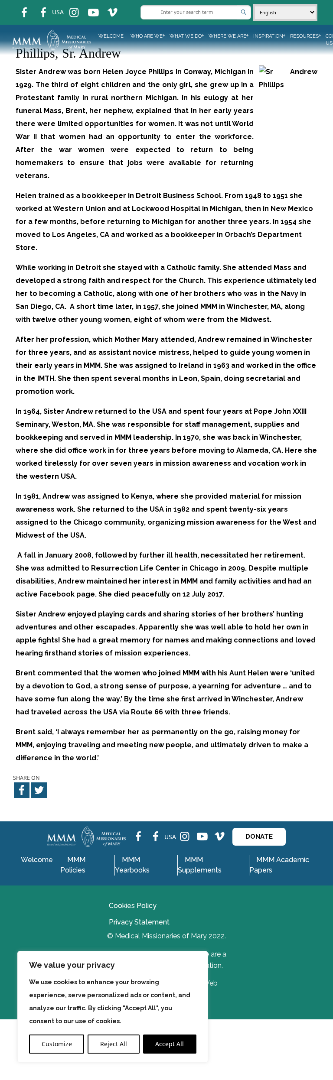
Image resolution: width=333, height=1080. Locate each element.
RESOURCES (304, 36)
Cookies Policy (133, 906)
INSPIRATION (268, 36)
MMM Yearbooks (132, 865)
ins (68, 7)
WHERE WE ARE (227, 36)
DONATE (259, 836)
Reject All (113, 1044)
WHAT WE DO (186, 36)
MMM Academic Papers (279, 865)
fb (17, 7)
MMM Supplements (200, 865)
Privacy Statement (139, 922)
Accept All (169, 1044)
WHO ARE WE (147, 36)
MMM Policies (72, 865)
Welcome (111, 36)
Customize (57, 1044)
